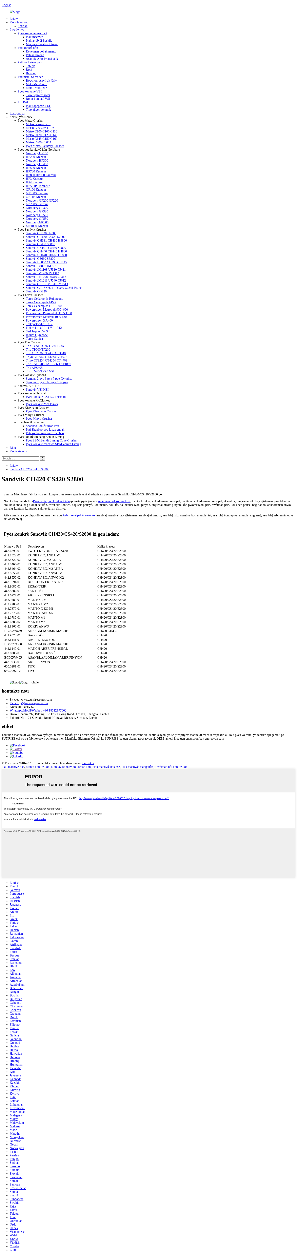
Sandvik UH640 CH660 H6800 (46, 255)
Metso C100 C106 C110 (41, 131)
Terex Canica (34, 338)
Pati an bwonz (35, 55)
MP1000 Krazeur (37, 226)
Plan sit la (88, 763)
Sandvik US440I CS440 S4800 (46, 247)
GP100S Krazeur (37, 193)
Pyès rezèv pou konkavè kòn (51, 501)
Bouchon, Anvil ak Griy (41, 80)
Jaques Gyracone (37, 335)
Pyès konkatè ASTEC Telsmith (46, 396)
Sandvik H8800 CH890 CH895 (46, 262)
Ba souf (31, 73)
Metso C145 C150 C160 (41, 138)
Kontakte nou (18, 451)
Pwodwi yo (17, 29)
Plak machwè (34, 37)
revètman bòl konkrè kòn (114, 501)
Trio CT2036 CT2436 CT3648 (46, 353)
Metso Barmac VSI (38, 124)
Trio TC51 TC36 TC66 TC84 (45, 346)
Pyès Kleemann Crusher (41, 411)
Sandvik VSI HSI (37, 389)
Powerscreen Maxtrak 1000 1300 (47, 316)
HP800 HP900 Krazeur (41, 175)
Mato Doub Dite (36, 87)
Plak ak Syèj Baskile (39, 40)
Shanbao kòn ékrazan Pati (42, 426)
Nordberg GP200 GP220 (42, 200)
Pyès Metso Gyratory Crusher (45, 146)
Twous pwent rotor (38, 95)
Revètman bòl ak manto (41, 51)
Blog (13, 447)
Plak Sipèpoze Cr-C (38, 106)
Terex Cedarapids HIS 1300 (44, 306)
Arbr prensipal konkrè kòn (79, 515)
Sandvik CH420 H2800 (41, 233)
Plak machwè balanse (106, 766)
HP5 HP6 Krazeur (38, 186)
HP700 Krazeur (36, 171)
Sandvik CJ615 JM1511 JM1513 (47, 284)
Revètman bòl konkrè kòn (170, 766)
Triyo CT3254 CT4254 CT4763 (46, 360)
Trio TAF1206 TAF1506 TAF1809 (48, 364)
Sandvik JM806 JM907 (41, 266)
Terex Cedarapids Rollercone (44, 298)
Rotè (29, 69)
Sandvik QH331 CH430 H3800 (46, 240)
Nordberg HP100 (37, 153)
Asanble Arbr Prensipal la (42, 58)
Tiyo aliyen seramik (38, 109)
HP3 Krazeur (34, 178)
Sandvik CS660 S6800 (40, 258)
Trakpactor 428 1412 (39, 324)
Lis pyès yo (17, 113)
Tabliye (30, 66)
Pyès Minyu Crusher (39, 418)
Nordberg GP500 (37, 215)
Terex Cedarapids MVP (41, 302)
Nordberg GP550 (37, 218)
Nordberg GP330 (37, 211)
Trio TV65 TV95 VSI (40, 371)
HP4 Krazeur (34, 182)
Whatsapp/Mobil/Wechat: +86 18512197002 (38, 710)
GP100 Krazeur (36, 189)
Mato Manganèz (36, 84)
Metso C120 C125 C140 (41, 135)
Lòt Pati (23, 102)
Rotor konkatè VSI (38, 98)
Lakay (14, 18)
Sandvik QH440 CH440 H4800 (46, 251)
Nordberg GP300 (37, 207)
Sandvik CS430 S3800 (40, 244)
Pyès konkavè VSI (30, 91)
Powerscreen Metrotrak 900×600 (47, 309)
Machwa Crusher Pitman (42, 44)
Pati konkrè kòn (28, 47)
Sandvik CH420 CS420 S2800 (45, 237)
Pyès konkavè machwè (32, 33)
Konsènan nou (19, 22)
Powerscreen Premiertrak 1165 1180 (49, 313)
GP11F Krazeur (36, 197)
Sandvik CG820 (36, 291)
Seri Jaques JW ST (38, 331)
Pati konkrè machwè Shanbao (45, 433)
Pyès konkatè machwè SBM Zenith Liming (53, 444)
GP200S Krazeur (37, 204)
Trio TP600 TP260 (38, 349)
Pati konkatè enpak (30, 62)
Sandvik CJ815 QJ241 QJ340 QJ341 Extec (53, 287)
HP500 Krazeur (36, 167)
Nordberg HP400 (37, 164)
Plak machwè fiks (13, 766)
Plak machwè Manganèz (137, 766)
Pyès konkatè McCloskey (42, 404)
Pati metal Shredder (30, 77)
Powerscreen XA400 (39, 320)
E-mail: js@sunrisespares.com (29, 703)
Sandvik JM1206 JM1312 (42, 273)
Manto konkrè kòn (38, 766)
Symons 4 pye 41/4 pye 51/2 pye (47, 382)
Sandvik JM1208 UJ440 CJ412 (46, 277)
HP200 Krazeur (36, 157)
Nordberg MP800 (37, 222)
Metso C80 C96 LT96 (40, 127)
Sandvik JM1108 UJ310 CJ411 (46, 269)
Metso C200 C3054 (38, 142)
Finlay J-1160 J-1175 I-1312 (44, 327)
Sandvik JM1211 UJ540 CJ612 (46, 280)
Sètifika (22, 26)
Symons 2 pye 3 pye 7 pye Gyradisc (49, 378)
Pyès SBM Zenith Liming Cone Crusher (51, 440)
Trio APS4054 (35, 367)
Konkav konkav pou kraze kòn (71, 766)
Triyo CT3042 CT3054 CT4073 (46, 356)
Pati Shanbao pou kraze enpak (45, 429)
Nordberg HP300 (37, 160)
